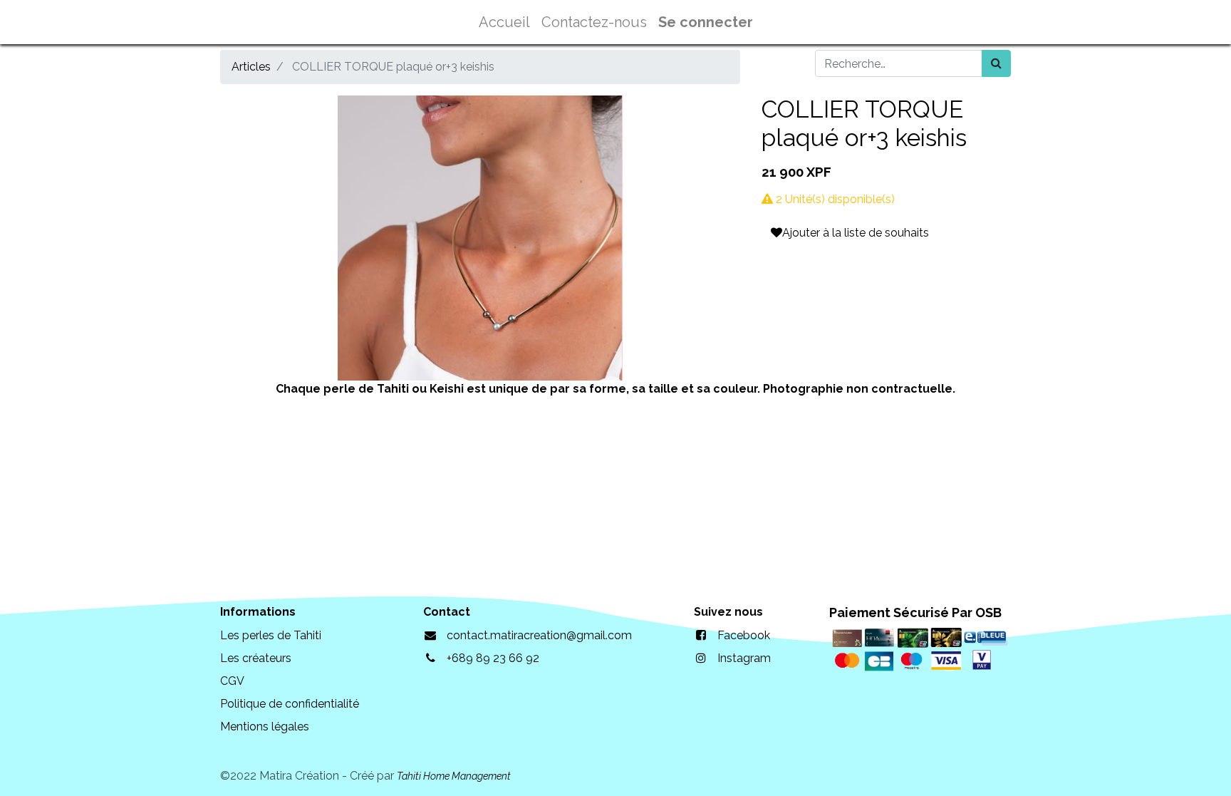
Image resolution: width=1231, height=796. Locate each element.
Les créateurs (255, 658)
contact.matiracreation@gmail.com (539, 635)
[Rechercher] (996, 63)
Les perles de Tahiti (270, 635)
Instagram (744, 658)
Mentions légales (264, 726)
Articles (251, 66)
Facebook (743, 635)
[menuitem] (504, 22)
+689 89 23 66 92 (493, 658)
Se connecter (705, 22)
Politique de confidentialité (289, 703)
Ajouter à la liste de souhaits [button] (855, 232)
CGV (232, 681)
